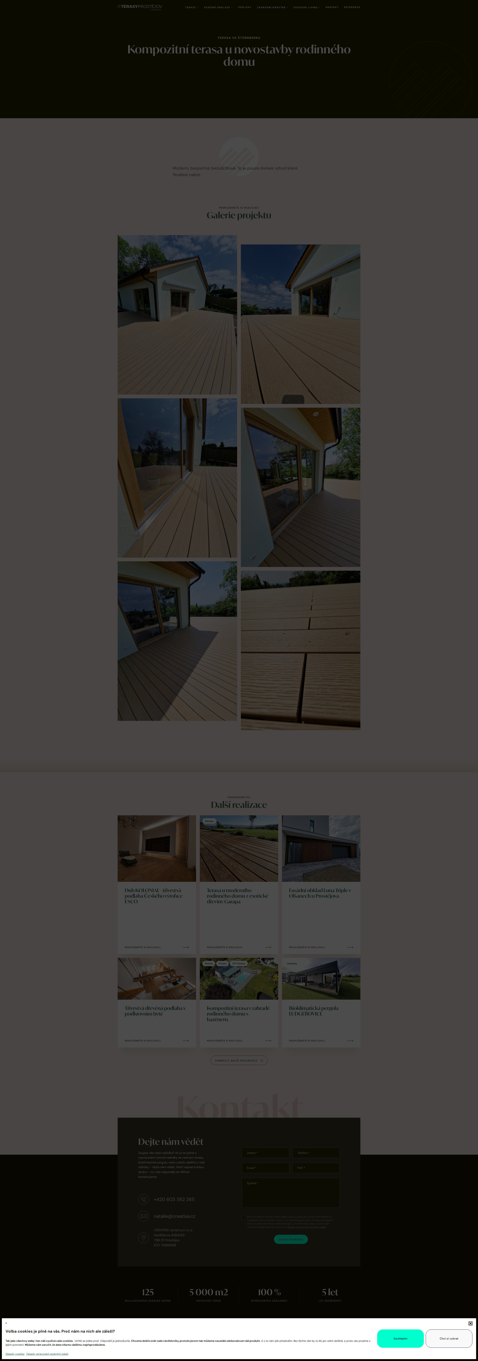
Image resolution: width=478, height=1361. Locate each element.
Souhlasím (400, 1338)
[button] (470, 1323)
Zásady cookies (15, 1354)
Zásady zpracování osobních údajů (47, 1354)
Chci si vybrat (449, 1338)
